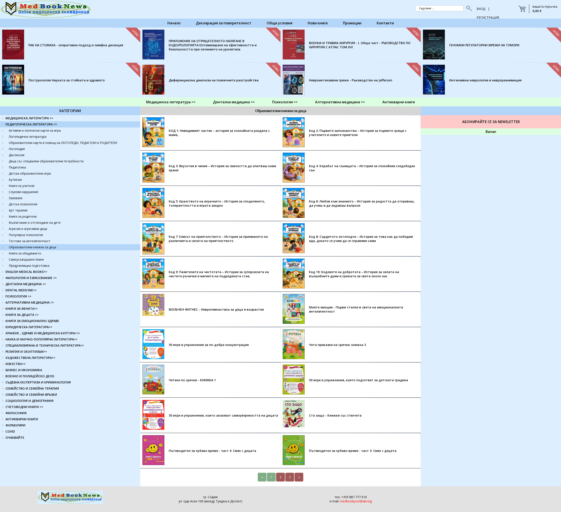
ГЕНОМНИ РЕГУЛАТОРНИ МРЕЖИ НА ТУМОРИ (484, 45)
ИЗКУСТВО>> (15, 364)
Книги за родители (23, 216)
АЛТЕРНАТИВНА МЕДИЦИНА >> (29, 302)
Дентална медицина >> (234, 102)
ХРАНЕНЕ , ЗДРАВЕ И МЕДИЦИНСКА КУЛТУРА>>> (42, 333)
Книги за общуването (25, 253)
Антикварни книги (398, 102)
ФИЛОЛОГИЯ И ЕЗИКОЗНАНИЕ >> (31, 278)
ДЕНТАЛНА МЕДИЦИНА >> (25, 284)
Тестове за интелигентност (29, 241)
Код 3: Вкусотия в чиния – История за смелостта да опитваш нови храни (222, 168)
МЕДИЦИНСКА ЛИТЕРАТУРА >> (29, 118)
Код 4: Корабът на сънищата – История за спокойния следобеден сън (362, 168)
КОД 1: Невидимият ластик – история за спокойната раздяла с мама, (219, 133)
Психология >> (285, 102)
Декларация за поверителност (223, 23)
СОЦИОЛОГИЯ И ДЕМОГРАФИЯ (29, 401)
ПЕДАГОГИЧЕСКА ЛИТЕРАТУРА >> (31, 124)
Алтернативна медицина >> (340, 102)
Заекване (16, 198)
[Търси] (467, 8)
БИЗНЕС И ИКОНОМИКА (23, 370)
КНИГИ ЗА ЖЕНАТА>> (21, 308)
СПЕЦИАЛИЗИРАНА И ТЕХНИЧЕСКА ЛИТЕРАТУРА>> (44, 345)
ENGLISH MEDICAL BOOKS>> (26, 272)
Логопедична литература (27, 136)
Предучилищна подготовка (29, 265)
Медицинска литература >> (170, 102)
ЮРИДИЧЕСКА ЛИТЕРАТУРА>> (28, 327)
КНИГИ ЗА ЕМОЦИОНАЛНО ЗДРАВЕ (32, 321)
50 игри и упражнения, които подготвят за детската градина (358, 380)
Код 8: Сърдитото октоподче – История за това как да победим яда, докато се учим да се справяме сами (361, 239)
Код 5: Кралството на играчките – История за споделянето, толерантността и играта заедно (217, 203)
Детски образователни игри (30, 173)
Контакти (385, 23)
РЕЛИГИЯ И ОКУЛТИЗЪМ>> (26, 351)
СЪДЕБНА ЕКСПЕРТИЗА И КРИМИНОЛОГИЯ (38, 382)
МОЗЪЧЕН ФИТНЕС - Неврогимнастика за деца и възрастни (216, 309)
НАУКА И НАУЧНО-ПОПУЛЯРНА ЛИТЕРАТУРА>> (41, 339)
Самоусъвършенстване (26, 259)
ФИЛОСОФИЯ (16, 413)
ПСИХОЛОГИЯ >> (18, 296)
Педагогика (17, 167)
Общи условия (279, 23)
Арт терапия (18, 210)
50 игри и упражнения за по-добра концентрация (209, 345)
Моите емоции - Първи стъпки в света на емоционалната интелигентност (356, 309)
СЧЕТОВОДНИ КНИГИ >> (24, 407)
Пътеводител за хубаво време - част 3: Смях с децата (352, 451)
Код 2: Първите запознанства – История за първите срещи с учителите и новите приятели (358, 133)
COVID (10, 431)
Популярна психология (26, 235)
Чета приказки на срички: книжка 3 (337, 345)
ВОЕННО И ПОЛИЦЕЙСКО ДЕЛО (29, 376)
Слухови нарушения (23, 192)
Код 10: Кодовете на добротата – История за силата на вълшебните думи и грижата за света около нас (354, 274)
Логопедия (17, 149)
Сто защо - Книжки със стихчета (335, 415)
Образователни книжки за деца (32, 247)
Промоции (352, 23)
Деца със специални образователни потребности (46, 161)
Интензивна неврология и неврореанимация (485, 80)
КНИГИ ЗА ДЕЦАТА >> (22, 315)
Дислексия (16, 155)
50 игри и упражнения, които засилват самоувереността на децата (223, 415)
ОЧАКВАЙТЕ (14, 437)
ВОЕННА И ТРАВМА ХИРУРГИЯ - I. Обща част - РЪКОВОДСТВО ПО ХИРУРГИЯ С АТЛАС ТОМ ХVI (359, 45)
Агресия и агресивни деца (28, 229)
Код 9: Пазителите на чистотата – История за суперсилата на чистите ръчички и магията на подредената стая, (219, 274)
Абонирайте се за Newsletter (491, 121)
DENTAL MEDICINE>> (21, 290)
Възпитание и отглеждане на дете (35, 222)
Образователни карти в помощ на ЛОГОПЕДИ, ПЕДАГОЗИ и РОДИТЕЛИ (63, 143)
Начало (174, 23)
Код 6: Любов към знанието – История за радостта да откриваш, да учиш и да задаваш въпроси (362, 203)
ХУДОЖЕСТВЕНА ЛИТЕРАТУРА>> (30, 358)
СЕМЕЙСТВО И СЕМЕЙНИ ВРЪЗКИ (31, 394)
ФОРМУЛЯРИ (15, 425)
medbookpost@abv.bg (356, 501)
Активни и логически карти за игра (35, 130)
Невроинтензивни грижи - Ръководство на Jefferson (350, 80)
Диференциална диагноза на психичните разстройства (214, 80)
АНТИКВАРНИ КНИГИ (21, 419)
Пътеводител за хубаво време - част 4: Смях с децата (212, 451)
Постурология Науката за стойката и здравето (66, 80)
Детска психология (23, 204)
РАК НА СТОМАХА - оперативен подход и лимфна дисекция (75, 45)
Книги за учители (21, 186)
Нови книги (318, 23)
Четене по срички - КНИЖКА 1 (192, 380)
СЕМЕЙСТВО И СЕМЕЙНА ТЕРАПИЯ (32, 388)
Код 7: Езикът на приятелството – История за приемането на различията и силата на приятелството (218, 239)
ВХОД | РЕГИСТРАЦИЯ (488, 10)
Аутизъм (15, 179)
